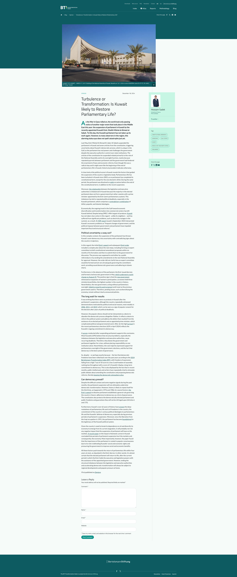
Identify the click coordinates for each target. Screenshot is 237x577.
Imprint (174, 574)
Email (83, 518)
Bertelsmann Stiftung (91, 574)
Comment (84, 486)
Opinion (83, 93)
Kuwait (154, 142)
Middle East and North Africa (160, 146)
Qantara (98, 472)
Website (83, 526)
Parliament (155, 149)
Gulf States (164, 138)
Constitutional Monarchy (159, 135)
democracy (155, 138)
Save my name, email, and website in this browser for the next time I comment (106, 533)
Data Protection (166, 574)
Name (83, 510)
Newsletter (157, 574)
